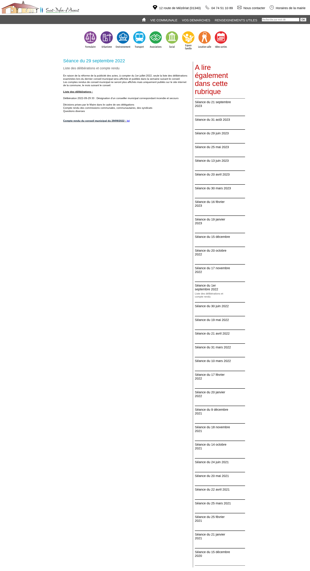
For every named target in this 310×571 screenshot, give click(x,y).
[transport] (139, 50)
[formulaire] (90, 50)
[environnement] (123, 50)
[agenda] (221, 50)
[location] (204, 50)
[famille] (188, 50)
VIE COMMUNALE (163, 20)
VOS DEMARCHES (196, 20)
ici (128, 120)
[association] (155, 50)
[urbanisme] (106, 50)
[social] (172, 50)
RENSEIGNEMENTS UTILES (236, 20)
